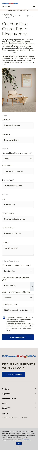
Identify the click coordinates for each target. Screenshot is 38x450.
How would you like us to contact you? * (17, 153)
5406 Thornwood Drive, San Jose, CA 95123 (14, 418)
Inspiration (6, 394)
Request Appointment (18, 337)
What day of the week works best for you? (16, 279)
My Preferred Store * (10, 304)
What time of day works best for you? (16, 292)
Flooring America (7, 14)
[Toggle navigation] (34, 6)
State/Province (8, 213)
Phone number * (8, 165)
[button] (18, 159)
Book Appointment (15, 374)
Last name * (6, 134)
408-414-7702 (6, 6)
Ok (19, 443)
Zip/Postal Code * (8, 228)
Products (5, 389)
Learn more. (26, 440)
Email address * (8, 180)
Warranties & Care (9, 398)
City (3, 199)
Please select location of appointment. (16, 265)
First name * (6, 120)
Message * (6, 242)
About (4, 403)
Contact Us (6, 408)
